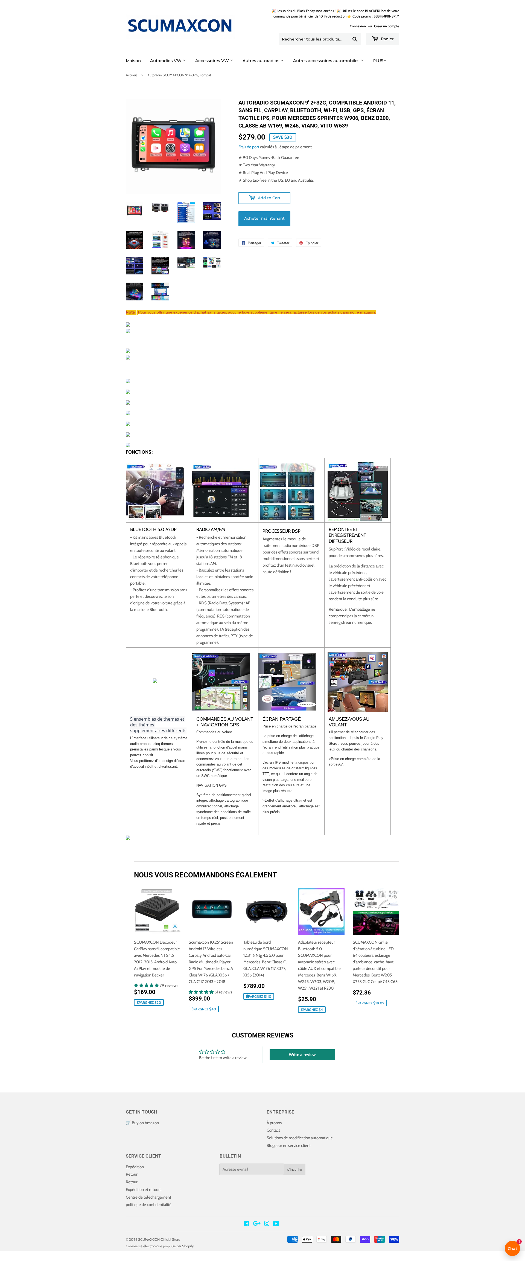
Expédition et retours (143, 1189)
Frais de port (248, 146)
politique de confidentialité (148, 1204)
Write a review (302, 1054)
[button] (147, 985)
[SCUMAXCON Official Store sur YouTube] (276, 1224)
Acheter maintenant (264, 218)
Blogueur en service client (289, 1145)
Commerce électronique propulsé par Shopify (160, 1246)
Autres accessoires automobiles (327, 60)
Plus (378, 60)
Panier (387, 38)
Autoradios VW (166, 60)
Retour (132, 1174)
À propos (274, 1122)
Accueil (131, 75)
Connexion (358, 26)
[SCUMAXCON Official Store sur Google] (257, 1224)
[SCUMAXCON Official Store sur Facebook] (246, 1224)
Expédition (135, 1166)
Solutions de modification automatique (300, 1137)
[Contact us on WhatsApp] (4, 1257)
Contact (273, 1130)
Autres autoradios (262, 60)
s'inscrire (294, 1169)
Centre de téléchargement (148, 1197)
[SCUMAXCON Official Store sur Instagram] (267, 1224)
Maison (133, 60)
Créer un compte (386, 26)
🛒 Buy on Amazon (142, 1122)
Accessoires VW (212, 60)
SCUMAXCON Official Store (159, 1239)
